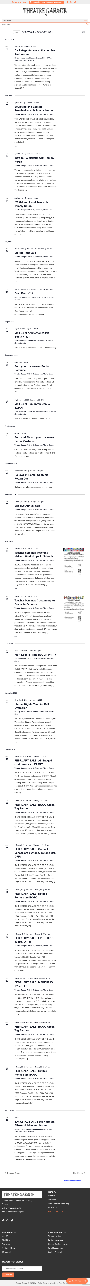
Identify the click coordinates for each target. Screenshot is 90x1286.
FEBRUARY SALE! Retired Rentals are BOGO (30, 895)
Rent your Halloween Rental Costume (31, 368)
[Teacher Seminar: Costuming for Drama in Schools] (73, 610)
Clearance (52, 1199)
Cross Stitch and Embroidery (58, 1203)
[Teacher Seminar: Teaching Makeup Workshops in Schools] (73, 562)
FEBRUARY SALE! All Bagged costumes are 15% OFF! (33, 762)
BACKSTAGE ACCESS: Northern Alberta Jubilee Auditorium (34, 1123)
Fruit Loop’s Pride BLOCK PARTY (35, 654)
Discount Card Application (58, 1244)
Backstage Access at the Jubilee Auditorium (34, 52)
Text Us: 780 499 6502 (77, 1281)
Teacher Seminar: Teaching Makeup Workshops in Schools (34, 554)
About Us (5, 1236)
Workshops (6, 1244)
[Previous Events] (6, 32)
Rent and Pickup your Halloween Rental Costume (35, 439)
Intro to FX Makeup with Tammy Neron (34, 159)
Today (17, 32)
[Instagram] (71, 2)
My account (6, 1252)
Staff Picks (6, 1240)
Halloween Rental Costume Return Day (31, 476)
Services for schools (55, 1240)
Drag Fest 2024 (23, 293)
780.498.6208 (20, 2)
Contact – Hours (8, 1248)
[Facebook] (67, 2)
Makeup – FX (53, 1207)
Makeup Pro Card (54, 1236)
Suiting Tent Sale (25, 253)
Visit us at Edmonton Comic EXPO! (32, 405)
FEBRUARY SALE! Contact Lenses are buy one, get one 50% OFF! (35, 852)
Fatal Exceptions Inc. (66, 1283)
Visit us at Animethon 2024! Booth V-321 (31, 334)
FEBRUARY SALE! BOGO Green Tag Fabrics (34, 806)
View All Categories (55, 1211)
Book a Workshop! (55, 1252)
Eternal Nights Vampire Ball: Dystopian (32, 706)
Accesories (52, 1195)
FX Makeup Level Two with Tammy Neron (31, 204)
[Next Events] (10, 32)
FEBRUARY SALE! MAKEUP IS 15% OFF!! (33, 984)
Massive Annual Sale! (27, 505)
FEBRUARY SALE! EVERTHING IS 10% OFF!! (34, 940)
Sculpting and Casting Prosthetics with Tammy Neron (33, 108)
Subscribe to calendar (72, 1180)
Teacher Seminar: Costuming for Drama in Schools (34, 602)
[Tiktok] (75, 2)
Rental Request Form (55, 1248)
